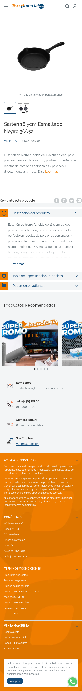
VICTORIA (10, 140)
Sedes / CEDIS (12, 529)
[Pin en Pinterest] (64, 200)
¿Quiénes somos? (13, 523)
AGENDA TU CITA (13, 648)
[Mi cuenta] (75, 6)
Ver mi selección (27, 444)
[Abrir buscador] (67, 6)
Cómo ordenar (12, 534)
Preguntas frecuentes (16, 575)
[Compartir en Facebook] (56, 200)
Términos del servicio (15, 608)
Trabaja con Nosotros (15, 556)
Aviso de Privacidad (14, 551)
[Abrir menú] (6, 6)
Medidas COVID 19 (14, 597)
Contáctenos (11, 613)
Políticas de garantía (15, 580)
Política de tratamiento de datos (21, 591)
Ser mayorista (11, 632)
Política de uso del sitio (16, 586)
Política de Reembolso (16, 602)
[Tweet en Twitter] (71, 200)
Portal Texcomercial (15, 637)
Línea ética (10, 545)
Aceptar (15, 681)
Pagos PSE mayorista (15, 643)
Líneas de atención (14, 540)
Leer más (51, 171)
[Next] (75, 343)
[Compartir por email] (79, 200)
